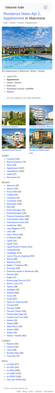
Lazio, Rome (12, 234)
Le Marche (11, 237)
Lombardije (11, 253)
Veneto (10, 332)
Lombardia (11, 250)
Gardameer (11, 225)
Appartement (31, 23)
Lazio (9, 231)
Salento (10, 286)
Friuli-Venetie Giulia (15, 219)
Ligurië (10, 244)
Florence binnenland (15, 216)
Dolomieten (12, 204)
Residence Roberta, (10, 127)
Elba (9, 207)
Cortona (10, 347)
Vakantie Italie (14, 7)
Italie (19, 391)
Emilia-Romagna (14, 213)
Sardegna (11, 290)
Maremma (11, 262)
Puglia (9, 277)
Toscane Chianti (14, 311)
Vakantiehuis (12, 171)
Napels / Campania (15, 265)
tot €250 (10, 367)
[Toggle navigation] (45, 7)
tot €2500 (11, 376)
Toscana (10, 305)
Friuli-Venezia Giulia (15, 222)
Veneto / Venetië (16, 23)
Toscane (10, 308)
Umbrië (10, 323)
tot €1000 (11, 373)
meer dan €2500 (14, 379)
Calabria (10, 195)
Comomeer (11, 201)
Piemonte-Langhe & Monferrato (20, 271)
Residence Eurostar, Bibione (41, 127)
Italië (5, 23)
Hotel (9, 165)
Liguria (10, 241)
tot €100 (10, 364)
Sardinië (10, 293)
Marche (10, 259)
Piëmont (10, 274)
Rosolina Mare (13, 353)
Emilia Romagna (14, 210)
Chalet (9, 174)
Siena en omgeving (15, 302)
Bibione (10, 344)
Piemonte (11, 268)
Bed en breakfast (14, 162)
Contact (38, 391)
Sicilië (9, 299)
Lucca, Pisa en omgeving (18, 256)
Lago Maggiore (13, 228)
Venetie (10, 329)
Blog (25, 391)
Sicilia (9, 296)
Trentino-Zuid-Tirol (15, 317)
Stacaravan (12, 177)
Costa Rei (11, 356)
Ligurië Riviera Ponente (17, 247)
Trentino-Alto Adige (15, 314)
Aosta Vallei (12, 192)
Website (10, 92)
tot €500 (10, 370)
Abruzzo (10, 188)
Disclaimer (48, 391)
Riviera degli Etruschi (16, 280)
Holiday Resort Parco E (11, 150)
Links (31, 391)
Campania (11, 198)
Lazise (10, 350)
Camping (11, 159)
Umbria (10, 320)
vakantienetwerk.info (19, 388)
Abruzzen (11, 185)
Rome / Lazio (12, 283)
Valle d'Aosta (12, 326)
